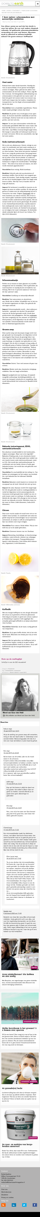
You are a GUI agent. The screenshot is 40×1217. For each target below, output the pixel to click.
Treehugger (27, 193)
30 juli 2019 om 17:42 (14, 858)
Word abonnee (6, 1192)
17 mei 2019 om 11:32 (11, 830)
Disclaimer (4, 1195)
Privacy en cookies (7, 1197)
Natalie (6, 911)
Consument (11, 668)
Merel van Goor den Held (9, 22)
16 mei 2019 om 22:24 (11, 753)
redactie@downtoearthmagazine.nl (13, 1182)
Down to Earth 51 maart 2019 (18, 672)
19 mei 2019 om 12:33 (14, 784)
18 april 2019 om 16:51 (11, 731)
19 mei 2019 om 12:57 (14, 808)
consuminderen (9, 670)
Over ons (4, 1189)
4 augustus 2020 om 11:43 (13, 913)
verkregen (33, 315)
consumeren (17, 670)
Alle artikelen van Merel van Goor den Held (20, 715)
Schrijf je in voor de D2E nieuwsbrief (14, 662)
